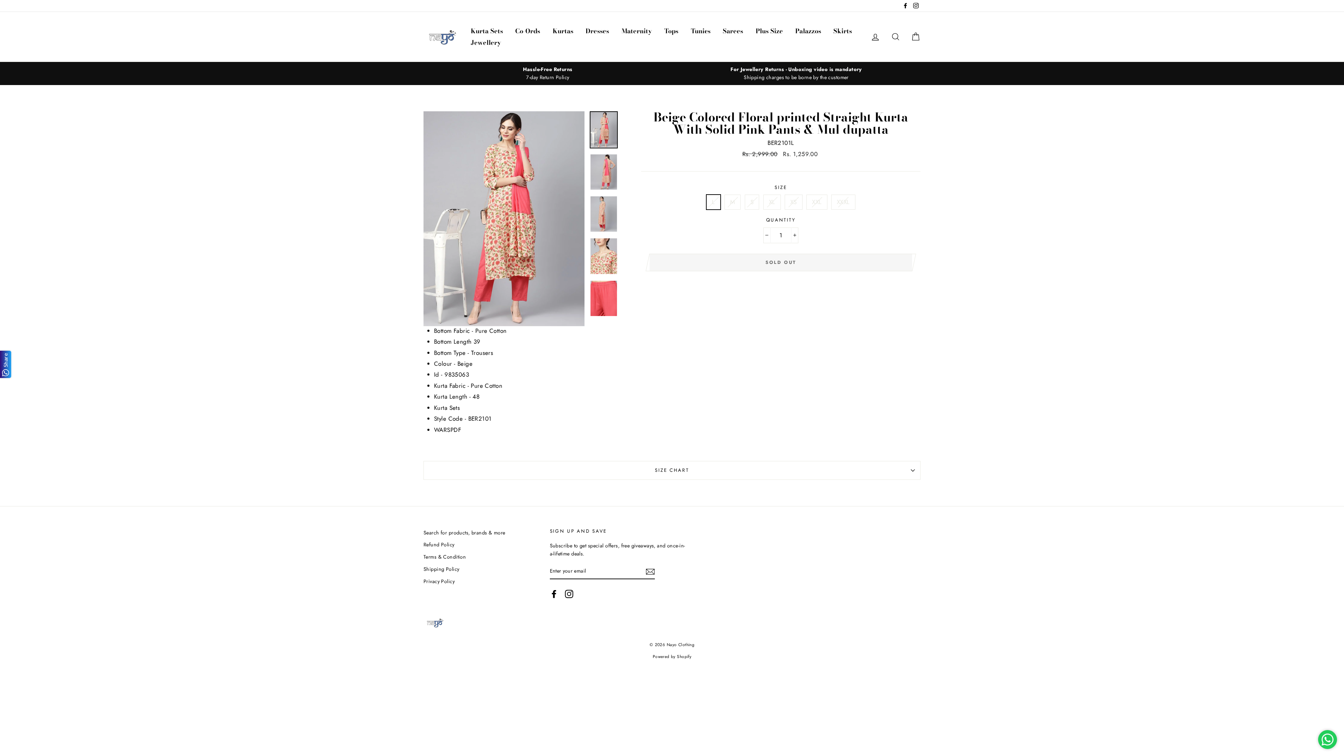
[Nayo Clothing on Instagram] (569, 594)
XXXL (843, 202)
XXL (816, 202)
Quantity (781, 219)
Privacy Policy (439, 581)
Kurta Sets (487, 31)
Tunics (700, 31)
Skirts (842, 31)
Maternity (637, 31)
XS (793, 202)
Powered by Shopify (672, 656)
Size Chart (672, 470)
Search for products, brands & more (464, 532)
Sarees (733, 31)
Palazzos (808, 31)
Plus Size (769, 31)
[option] (548, 73)
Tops (671, 31)
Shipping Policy (441, 569)
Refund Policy (439, 544)
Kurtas (563, 31)
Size (781, 187)
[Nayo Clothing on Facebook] (554, 594)
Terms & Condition (445, 556)
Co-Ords (527, 31)
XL (772, 202)
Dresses (597, 31)
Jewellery (486, 42)
